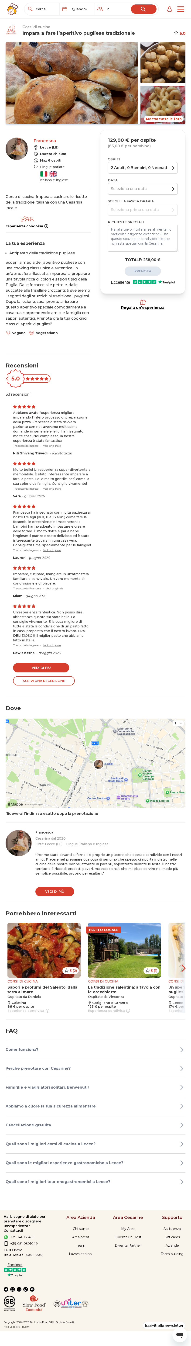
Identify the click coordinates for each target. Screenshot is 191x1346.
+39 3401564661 (23, 1237)
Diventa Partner (128, 1245)
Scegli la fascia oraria (131, 201)
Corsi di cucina (36, 27)
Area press (80, 1237)
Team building (172, 1254)
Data (113, 180)
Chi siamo (81, 1229)
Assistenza (172, 1229)
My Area (128, 1229)
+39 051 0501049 (24, 1244)
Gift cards (172, 1237)
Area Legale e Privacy (16, 1326)
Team (80, 1245)
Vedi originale (52, 445)
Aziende (172, 1245)
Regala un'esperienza (142, 307)
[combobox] (46, 9)
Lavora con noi (80, 1254)
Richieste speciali (126, 222)
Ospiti (114, 159)
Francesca (45, 140)
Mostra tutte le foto (164, 119)
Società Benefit (65, 1322)
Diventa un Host (128, 1237)
